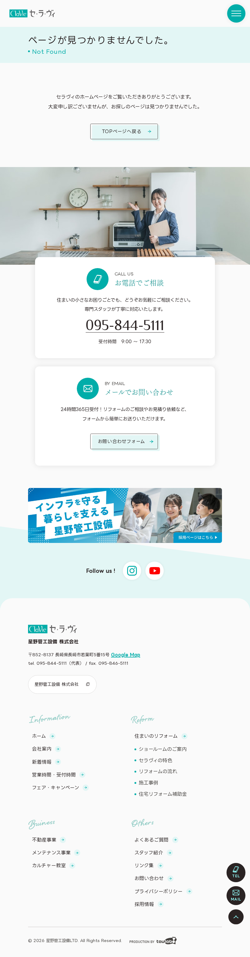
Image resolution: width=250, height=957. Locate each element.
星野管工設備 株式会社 (56, 684)
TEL (236, 876)
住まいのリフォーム (156, 736)
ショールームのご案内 (163, 749)
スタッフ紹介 (148, 852)
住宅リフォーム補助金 (163, 794)
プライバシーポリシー (158, 891)
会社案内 (42, 748)
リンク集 (144, 865)
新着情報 (42, 762)
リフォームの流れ (158, 771)
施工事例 (148, 782)
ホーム (39, 736)
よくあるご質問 (151, 839)
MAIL (236, 899)
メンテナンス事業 (51, 852)
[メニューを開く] (236, 13)
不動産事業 (44, 839)
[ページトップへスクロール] (236, 917)
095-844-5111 (125, 325)
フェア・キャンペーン (55, 787)
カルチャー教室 (49, 865)
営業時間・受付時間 (54, 774)
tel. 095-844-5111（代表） (56, 663)
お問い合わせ (149, 878)
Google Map (125, 654)
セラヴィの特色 (155, 760)
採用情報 (144, 904)
